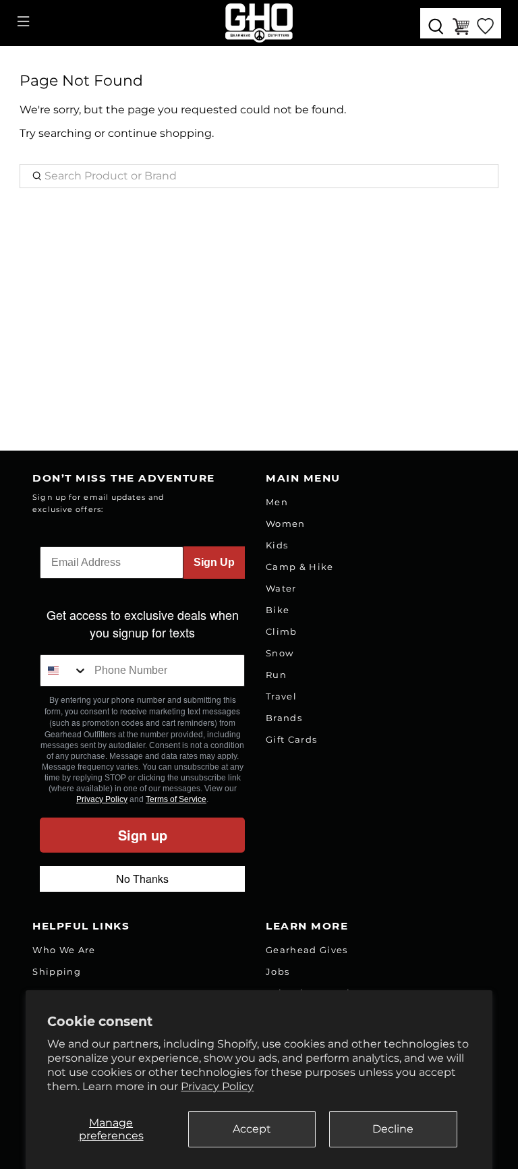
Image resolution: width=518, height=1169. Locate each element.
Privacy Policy (217, 1086)
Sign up (142, 835)
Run (276, 674)
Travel (281, 696)
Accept (252, 1128)
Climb (281, 631)
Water (281, 588)
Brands (284, 717)
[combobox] (64, 670)
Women (286, 523)
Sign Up (214, 562)
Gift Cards (291, 739)
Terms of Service (176, 799)
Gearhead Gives (307, 949)
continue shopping (160, 133)
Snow (279, 653)
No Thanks (142, 878)
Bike (277, 609)
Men (277, 501)
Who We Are (63, 949)
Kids (277, 545)
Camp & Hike (300, 566)
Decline (392, 1128)
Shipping (56, 971)
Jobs (277, 971)
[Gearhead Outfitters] (259, 22)
